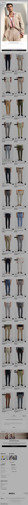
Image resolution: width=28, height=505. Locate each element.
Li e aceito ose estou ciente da (14, 48)
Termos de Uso (11, 48)
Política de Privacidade (19, 48)
